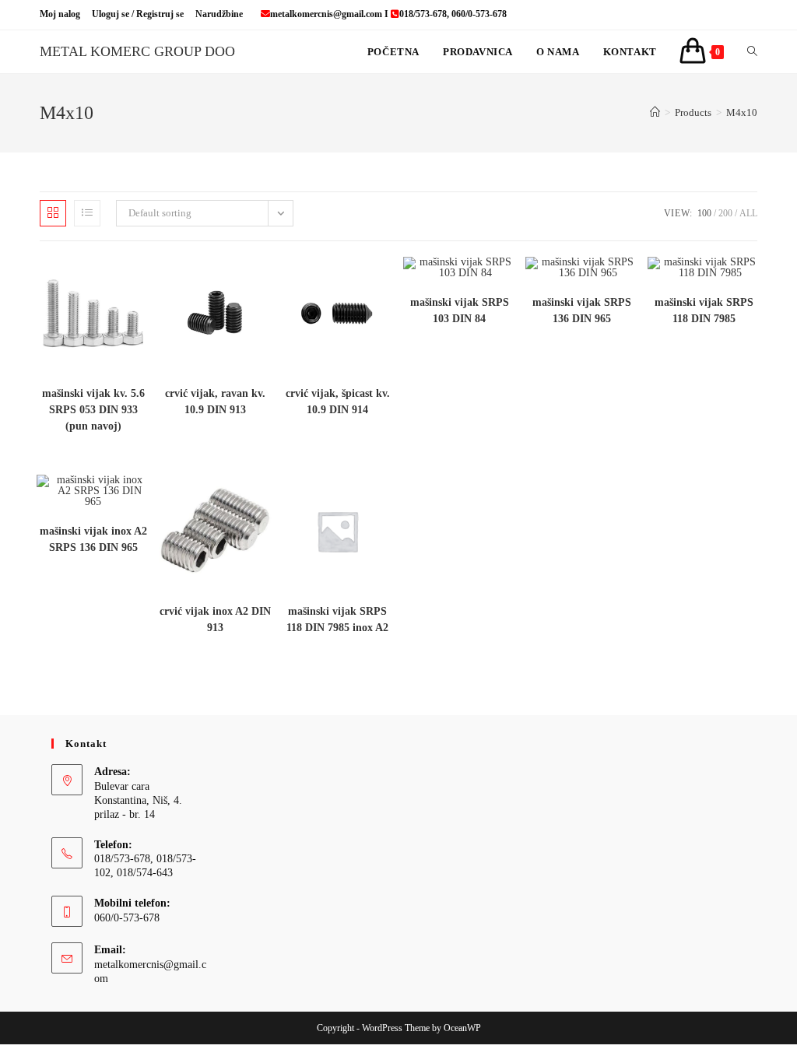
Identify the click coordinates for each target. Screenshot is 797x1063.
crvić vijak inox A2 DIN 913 (215, 619)
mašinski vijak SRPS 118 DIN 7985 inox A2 (337, 619)
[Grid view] (53, 213)
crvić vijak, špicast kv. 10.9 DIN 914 (338, 402)
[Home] (655, 112)
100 (704, 213)
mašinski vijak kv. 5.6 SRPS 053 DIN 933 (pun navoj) (93, 410)
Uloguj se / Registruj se (138, 14)
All (748, 213)
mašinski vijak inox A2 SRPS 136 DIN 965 (93, 539)
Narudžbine (219, 14)
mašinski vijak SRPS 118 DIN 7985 (704, 310)
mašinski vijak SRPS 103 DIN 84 (459, 310)
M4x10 (741, 112)
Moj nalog (60, 14)
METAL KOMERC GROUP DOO (137, 51)
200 (725, 213)
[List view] (87, 213)
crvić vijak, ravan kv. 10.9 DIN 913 (215, 402)
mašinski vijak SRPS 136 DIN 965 (581, 310)
